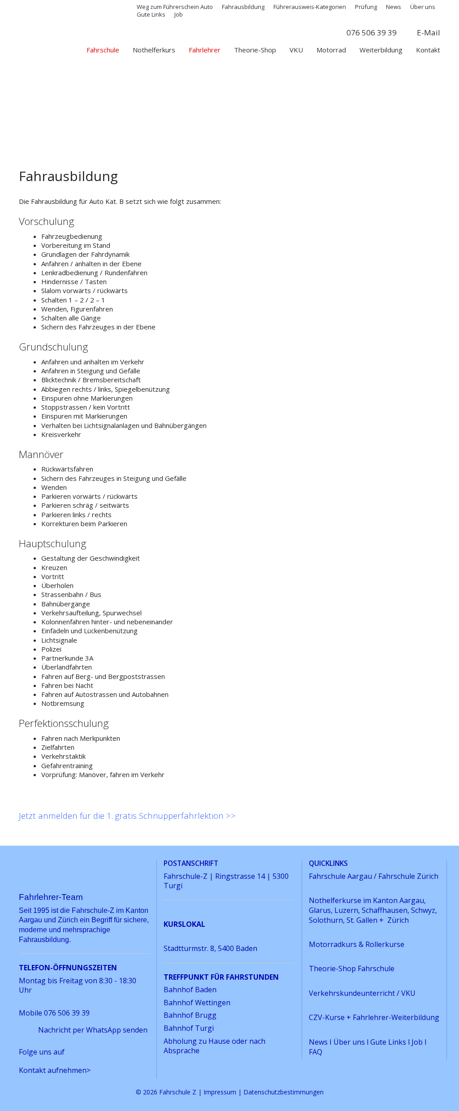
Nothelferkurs (154, 49)
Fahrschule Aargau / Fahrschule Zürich (373, 876)
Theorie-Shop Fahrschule (351, 968)
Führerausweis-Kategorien (309, 7)
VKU (296, 49)
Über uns (422, 7)
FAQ (315, 1052)
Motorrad (331, 49)
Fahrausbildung (243, 7)
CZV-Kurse (327, 1017)
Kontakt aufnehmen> (55, 1070)
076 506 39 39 (371, 32)
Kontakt (428, 49)
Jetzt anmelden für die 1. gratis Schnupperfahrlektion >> (127, 815)
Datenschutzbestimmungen (283, 1092)
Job (178, 14)
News (393, 7)
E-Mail (428, 32)
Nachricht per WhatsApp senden (92, 1030)
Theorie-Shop (255, 49)
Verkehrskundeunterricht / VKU (362, 993)
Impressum (220, 1092)
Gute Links (151, 14)
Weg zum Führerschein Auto (175, 7)
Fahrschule (103, 49)
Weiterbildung (381, 49)
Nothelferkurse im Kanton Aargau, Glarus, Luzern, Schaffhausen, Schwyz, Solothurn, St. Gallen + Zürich (373, 910)
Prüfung (366, 7)
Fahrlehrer (205, 49)
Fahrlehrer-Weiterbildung (396, 1017)
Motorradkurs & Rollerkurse (356, 944)
